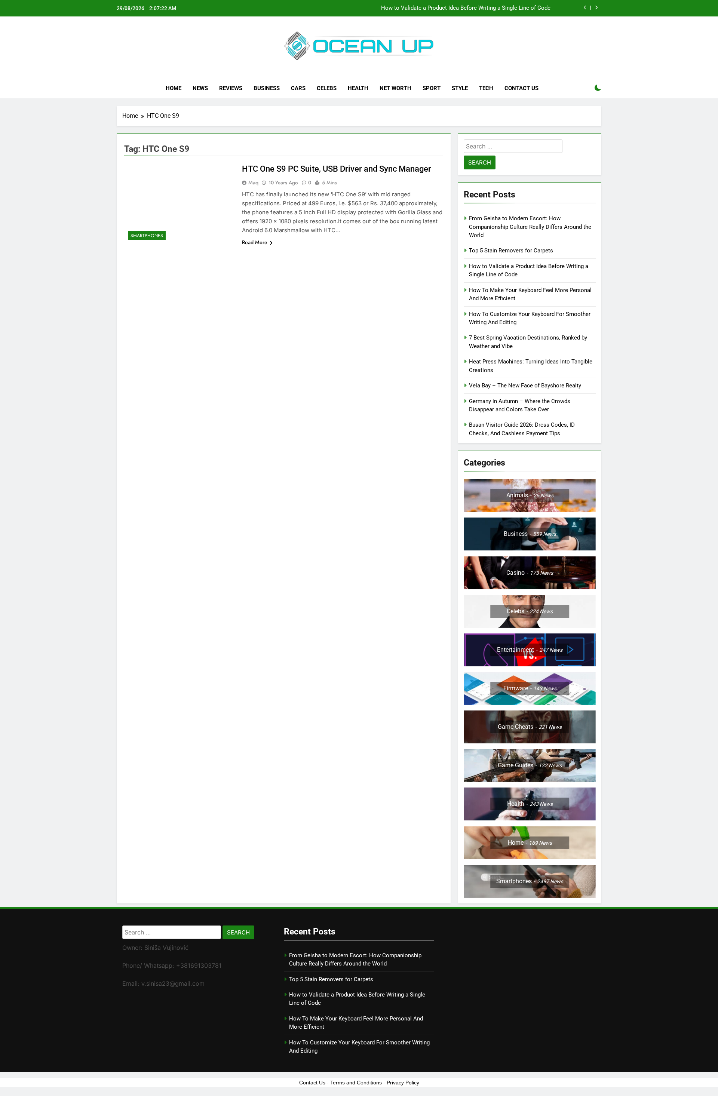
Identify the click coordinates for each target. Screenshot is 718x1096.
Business (267, 88)
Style (460, 88)
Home (173, 88)
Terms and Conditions (356, 1083)
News (200, 88)
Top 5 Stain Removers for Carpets (511, 250)
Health (358, 88)
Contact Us (521, 88)
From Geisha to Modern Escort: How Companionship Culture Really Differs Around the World (530, 227)
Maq (253, 182)
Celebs (327, 88)
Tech (486, 88)
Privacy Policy (403, 1083)
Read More (254, 242)
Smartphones (147, 235)
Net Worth (395, 88)
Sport (432, 88)
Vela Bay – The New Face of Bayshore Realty (525, 385)
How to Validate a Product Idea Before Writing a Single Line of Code (465, 8)
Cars (298, 88)
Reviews (230, 88)
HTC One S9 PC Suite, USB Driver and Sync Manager (336, 169)
